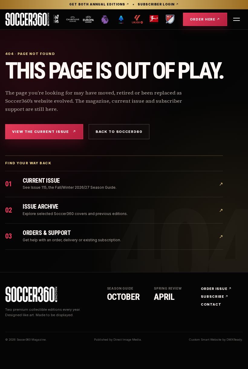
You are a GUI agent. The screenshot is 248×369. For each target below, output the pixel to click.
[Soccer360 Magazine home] (27, 19)
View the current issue (44, 132)
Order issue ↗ (216, 289)
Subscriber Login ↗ (158, 4)
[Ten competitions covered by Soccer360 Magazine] (116, 19)
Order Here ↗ (205, 19)
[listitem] (57, 19)
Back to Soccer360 (119, 132)
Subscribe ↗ (214, 296)
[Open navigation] (236, 19)
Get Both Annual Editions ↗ (99, 4)
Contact (211, 304)
